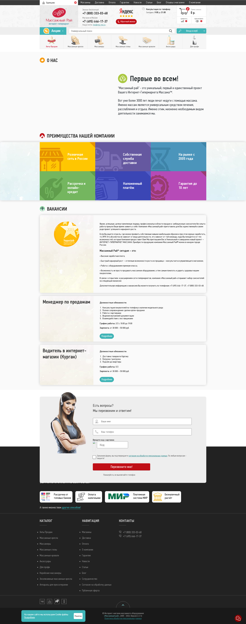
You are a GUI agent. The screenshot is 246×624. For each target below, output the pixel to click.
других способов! (71, 507)
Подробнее (107, 336)
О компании (195, 2)
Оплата (112, 2)
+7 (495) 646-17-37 (95, 21)
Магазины (85, 2)
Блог (159, 2)
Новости (138, 2)
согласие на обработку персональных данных (148, 455)
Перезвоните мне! (122, 467)
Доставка (99, 2)
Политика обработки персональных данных (123, 618)
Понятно (78, 616)
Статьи (149, 2)
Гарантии (124, 2)
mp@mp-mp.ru (99, 25)
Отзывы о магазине (175, 2)
